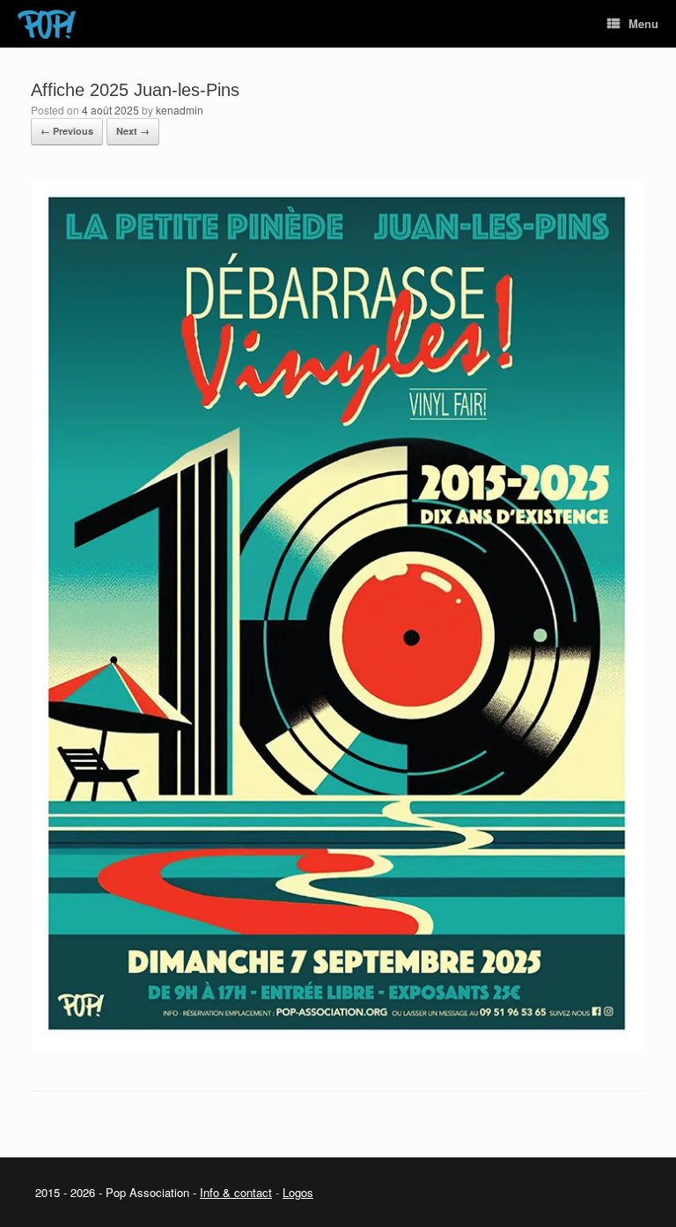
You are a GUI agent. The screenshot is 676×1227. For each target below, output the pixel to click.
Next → (133, 130)
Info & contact (236, 1192)
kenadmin (179, 109)
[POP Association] (47, 24)
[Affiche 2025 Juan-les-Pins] (338, 1045)
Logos (298, 1192)
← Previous (66, 130)
